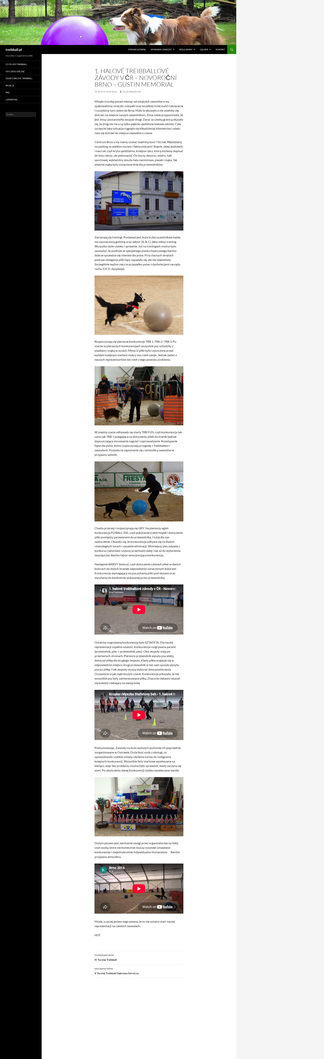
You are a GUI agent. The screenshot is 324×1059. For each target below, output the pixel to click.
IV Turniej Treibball (105, 957)
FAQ (8, 92)
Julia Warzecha (131, 91)
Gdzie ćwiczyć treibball (19, 78)
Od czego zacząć (15, 71)
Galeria (204, 49)
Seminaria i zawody (161, 49)
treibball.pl (14, 49)
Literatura (11, 99)
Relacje (10, 85)
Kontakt (220, 49)
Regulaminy (185, 49)
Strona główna (137, 49)
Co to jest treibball (16, 64)
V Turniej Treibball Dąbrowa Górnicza (116, 971)
